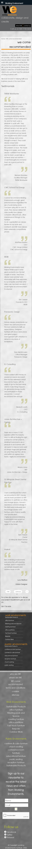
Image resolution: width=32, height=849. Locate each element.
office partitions (9, 630)
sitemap (15, 694)
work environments (15, 615)
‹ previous (18, 591)
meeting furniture (10, 627)
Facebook (11, 832)
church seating (9, 662)
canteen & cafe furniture (11, 652)
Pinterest (10, 837)
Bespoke (7, 636)
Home (3, 39)
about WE (19, 25)
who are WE (15, 673)
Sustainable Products (11, 617)
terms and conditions (15, 687)
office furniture (9, 620)
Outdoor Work (9, 639)
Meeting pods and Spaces (12, 624)
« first (8, 591)
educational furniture (10, 656)
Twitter (9, 834)
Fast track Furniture (11, 633)
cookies (15, 691)
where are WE (15, 677)
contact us (27, 25)
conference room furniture (12, 649)
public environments (16, 644)
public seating (8, 665)
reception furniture (9, 659)
